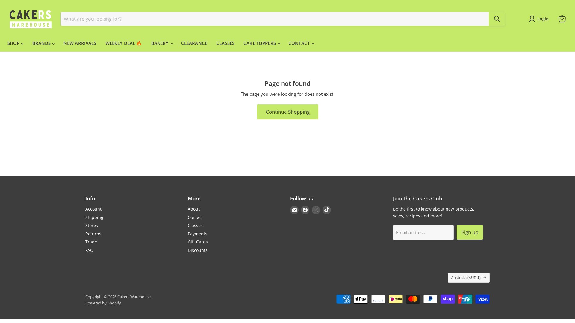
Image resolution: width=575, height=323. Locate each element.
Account (93, 209)
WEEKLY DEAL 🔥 (123, 43)
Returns (93, 234)
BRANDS (42, 43)
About (194, 209)
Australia (466, 277)
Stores (91, 225)
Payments (197, 234)
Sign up (469, 232)
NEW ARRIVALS (79, 43)
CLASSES (225, 43)
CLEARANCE (194, 43)
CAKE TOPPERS (260, 43)
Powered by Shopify (103, 303)
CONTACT (299, 43)
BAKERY (160, 43)
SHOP (14, 43)
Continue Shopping (288, 111)
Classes (195, 225)
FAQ (89, 250)
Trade (91, 242)
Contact (195, 217)
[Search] (497, 19)
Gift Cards (198, 242)
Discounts (198, 250)
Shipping (94, 217)
